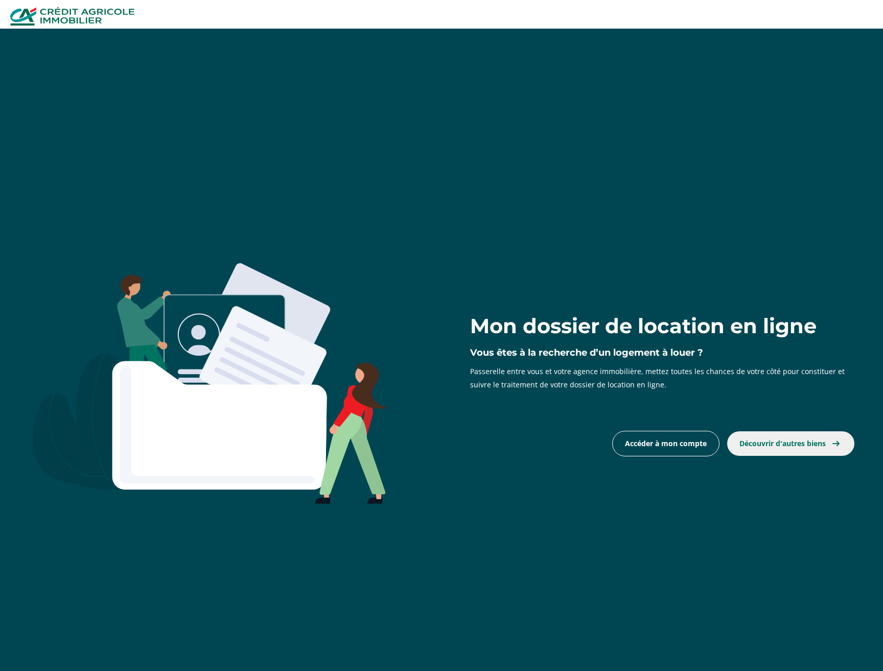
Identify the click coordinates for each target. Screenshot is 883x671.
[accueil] (72, 17)
